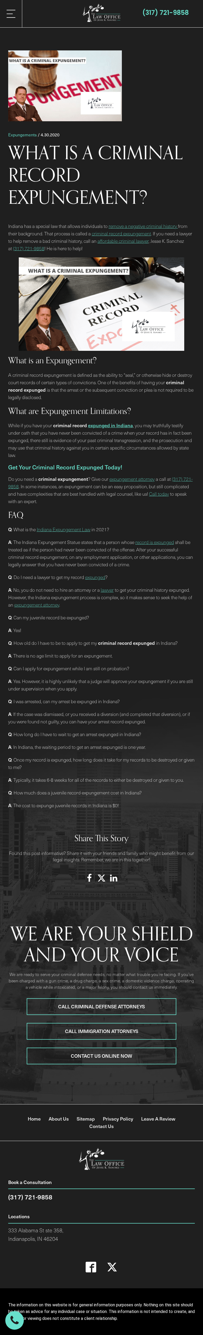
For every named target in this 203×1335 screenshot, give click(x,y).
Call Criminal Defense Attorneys (101, 1006)
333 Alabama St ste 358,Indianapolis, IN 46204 (35, 1234)
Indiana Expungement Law (63, 529)
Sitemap (86, 1118)
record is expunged (154, 542)
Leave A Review (158, 1118)
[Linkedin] (113, 878)
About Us (59, 1118)
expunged (95, 577)
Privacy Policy (118, 1118)
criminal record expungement (121, 233)
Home (34, 1118)
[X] (101, 878)
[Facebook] (89, 878)
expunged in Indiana (110, 425)
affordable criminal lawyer (123, 241)
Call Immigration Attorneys (101, 1031)
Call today (159, 494)
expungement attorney (132, 479)
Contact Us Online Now (101, 1055)
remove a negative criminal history (143, 226)
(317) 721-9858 (165, 13)
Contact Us (101, 1126)
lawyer (107, 590)
